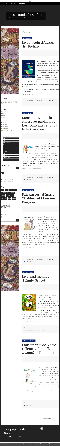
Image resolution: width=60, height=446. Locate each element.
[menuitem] (5, 3)
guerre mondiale (13, 189)
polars (4, 153)
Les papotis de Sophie (25, 15)
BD (3, 144)
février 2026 (4, 122)
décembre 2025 (4, 126)
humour (14, 198)
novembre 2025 (4, 128)
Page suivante (47, 419)
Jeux (4, 149)
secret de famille (9, 195)
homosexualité (5, 192)
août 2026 (3, 111)
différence (12, 192)
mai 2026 (3, 117)
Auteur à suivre (6, 142)
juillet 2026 (3, 113)
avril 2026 (3, 119)
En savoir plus (3, 444)
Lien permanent (30, 100)
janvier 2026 (4, 124)
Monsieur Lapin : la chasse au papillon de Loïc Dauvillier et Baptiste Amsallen (39, 123)
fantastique (4, 198)
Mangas (5, 151)
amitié (6, 189)
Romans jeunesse (7, 159)
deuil (3, 189)
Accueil (4, 3)
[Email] (2, 173)
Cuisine (5, 147)
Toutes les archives (8, 130)
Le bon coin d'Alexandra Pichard (38, 44)
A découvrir (5, 138)
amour (9, 198)
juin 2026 (3, 115)
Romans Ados (6, 155)
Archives (13, 3)
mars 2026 (3, 120)
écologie (29, 330)
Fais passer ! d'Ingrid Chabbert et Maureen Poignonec (38, 198)
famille (3, 195)
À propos (22, 3)
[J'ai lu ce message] (58, 443)
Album (4, 140)
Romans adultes (6, 157)
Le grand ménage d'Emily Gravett (35, 278)
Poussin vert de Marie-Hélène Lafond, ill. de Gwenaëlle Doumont (39, 349)
